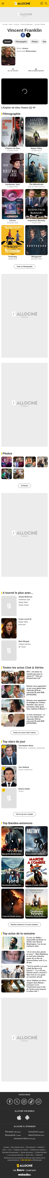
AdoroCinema (34, 1135)
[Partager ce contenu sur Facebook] (23, 35)
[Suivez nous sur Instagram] (24, 1102)
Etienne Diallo (24, 789)
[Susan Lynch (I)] (9, 628)
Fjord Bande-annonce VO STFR (13, 885)
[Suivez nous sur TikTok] (31, 1102)
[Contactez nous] (39, 1102)
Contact (6, 1147)
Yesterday (12, 257)
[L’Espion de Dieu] (12, 132)
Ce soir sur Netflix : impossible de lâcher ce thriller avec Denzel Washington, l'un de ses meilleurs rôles (36, 942)
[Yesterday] (12, 240)
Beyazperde (10, 1135)
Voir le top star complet (24, 814)
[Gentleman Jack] (12, 168)
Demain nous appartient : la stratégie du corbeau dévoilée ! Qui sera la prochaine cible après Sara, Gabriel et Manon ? (37, 704)
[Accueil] (22, 3)
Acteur (25, 48)
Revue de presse (27, 1152)
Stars (10, 24)
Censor (12, 220)
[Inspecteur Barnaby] (36, 204)
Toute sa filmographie (25, 266)
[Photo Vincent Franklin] (6, 462)
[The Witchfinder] (36, 168)
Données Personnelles (10, 1152)
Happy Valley (36, 148)
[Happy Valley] (36, 132)
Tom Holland (24, 767)
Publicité (41, 1147)
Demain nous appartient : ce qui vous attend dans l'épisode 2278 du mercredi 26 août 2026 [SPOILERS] (37, 690)
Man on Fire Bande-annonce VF (13, 854)
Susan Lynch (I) (25, 619)
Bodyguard (36, 257)
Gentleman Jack (12, 184)
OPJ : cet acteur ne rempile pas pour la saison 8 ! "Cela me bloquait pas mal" (34, 675)
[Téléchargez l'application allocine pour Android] (28, 1117)
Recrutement (30, 1147)
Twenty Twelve (24, 605)
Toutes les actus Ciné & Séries (24, 733)
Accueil (5, 24)
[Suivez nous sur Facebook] (10, 1102)
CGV (9, 1150)
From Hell (22, 625)
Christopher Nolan (26, 746)
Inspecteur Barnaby (36, 220)
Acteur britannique (27, 24)
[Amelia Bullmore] (9, 606)
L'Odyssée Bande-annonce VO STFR (13, 916)
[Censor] (12, 204)
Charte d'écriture (41, 1152)
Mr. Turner (22, 647)
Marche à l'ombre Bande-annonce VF (37, 885)
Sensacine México (22, 1138)
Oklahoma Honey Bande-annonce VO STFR (37, 916)
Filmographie (11, 113)
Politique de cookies (21, 1150)
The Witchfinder (36, 184)
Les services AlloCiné (16, 1155)
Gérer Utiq (29, 1155)
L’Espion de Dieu (12, 148)
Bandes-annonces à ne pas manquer (24, 924)
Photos (7, 453)
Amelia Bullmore (25, 597)
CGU (4, 1150)
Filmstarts (9, 1132)
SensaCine (33, 1132)
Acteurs (16, 24)
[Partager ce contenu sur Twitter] (28, 35)
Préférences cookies (37, 1150)
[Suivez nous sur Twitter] (17, 1102)
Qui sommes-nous (17, 1147)
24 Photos (24, 486)
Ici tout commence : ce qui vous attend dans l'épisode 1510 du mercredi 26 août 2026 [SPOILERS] (36, 719)
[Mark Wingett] (9, 650)
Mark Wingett (24, 641)
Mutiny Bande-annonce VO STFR (37, 854)
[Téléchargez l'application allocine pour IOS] (20, 1117)
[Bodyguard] (36, 240)
